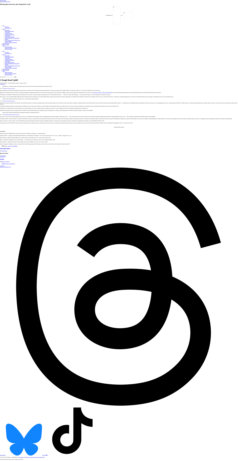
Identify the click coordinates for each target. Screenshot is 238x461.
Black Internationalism (9, 31)
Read (3, 25)
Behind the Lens (8, 28)
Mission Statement (8, 47)
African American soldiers (107, 92)
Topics (3, 29)
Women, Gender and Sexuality (11, 42)
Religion (6, 39)
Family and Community (9, 36)
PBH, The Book (5, 44)
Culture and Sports (8, 33)
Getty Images (21, 457)
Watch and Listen (5, 43)
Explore (2, 159)
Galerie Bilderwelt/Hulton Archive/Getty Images (11, 114)
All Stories (7, 26)
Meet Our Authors (8, 49)
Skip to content (3, 0)
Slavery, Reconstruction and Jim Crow (12, 40)
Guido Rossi (2, 84)
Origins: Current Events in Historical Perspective (35, 457)
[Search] (15, 77)
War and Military (8, 41)
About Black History (5, 148)
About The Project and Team (10, 48)
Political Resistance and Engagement (12, 38)
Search (1, 76)
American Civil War (97, 92)
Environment (7, 35)
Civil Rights (7, 32)
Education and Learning (9, 34)
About (3, 45)
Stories (9, 146)
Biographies (7, 30)
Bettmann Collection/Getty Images (9, 88)
